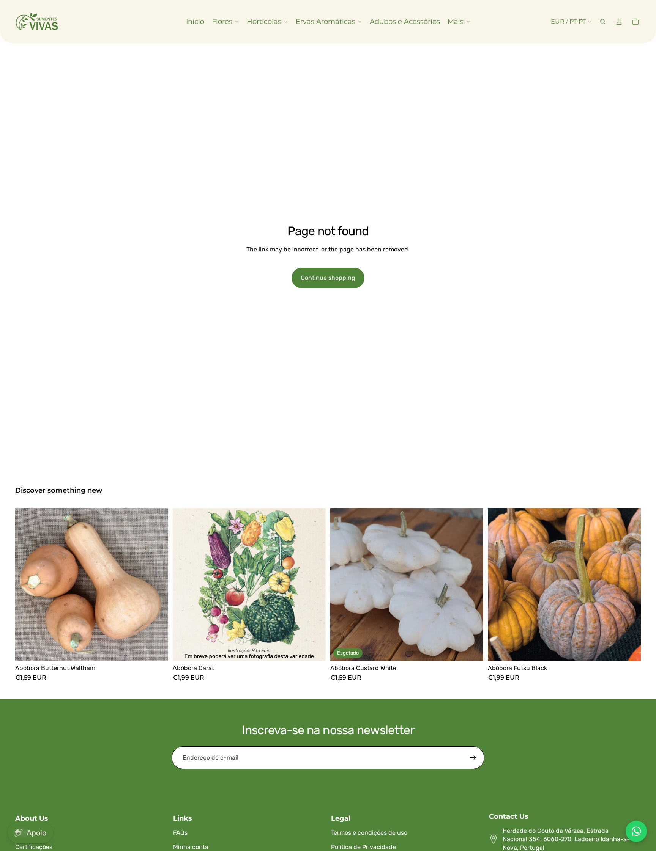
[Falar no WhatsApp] (636, 831)
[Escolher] (156, 649)
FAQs (180, 832)
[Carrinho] (635, 21)
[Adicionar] (314, 649)
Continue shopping (328, 277)
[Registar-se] (473, 758)
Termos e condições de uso (369, 832)
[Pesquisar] (602, 21)
